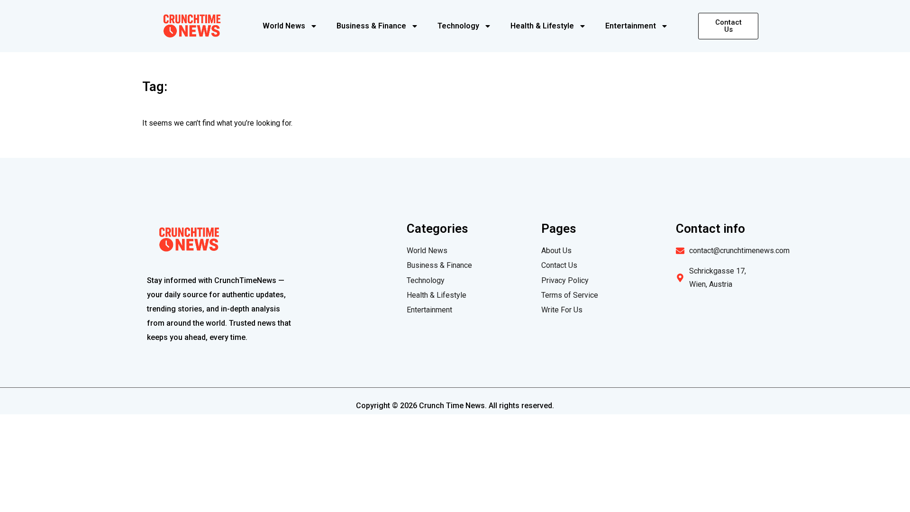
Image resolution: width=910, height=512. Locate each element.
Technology (458, 25)
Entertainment (630, 25)
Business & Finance (371, 25)
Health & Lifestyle (542, 25)
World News (284, 25)
